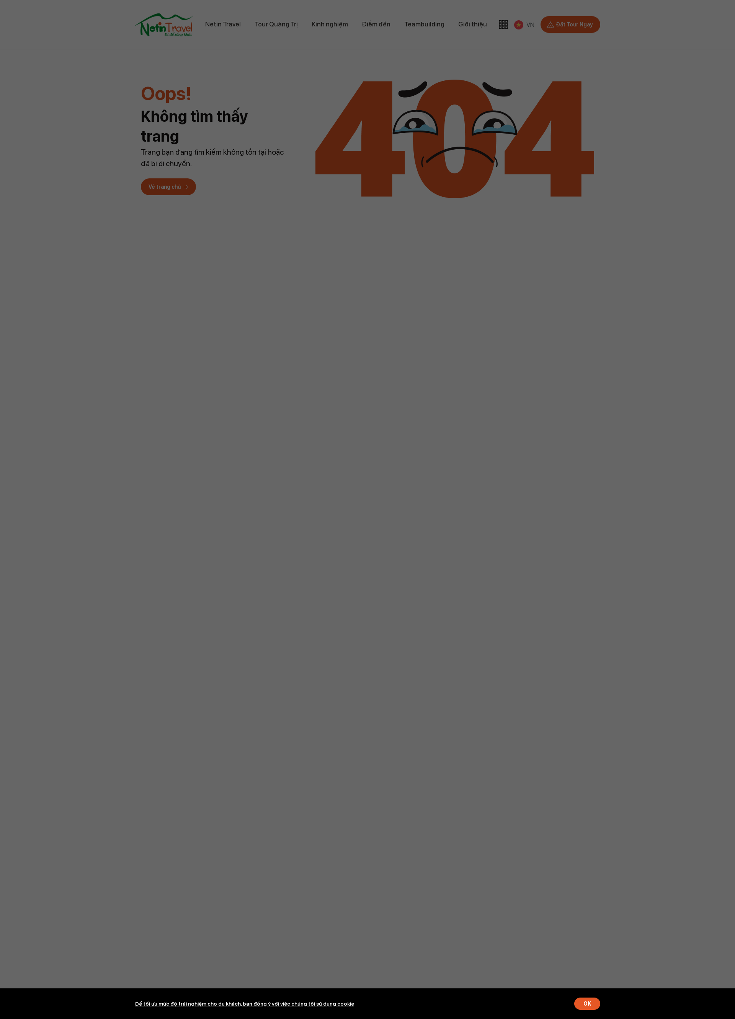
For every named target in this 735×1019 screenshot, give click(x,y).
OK (587, 1004)
